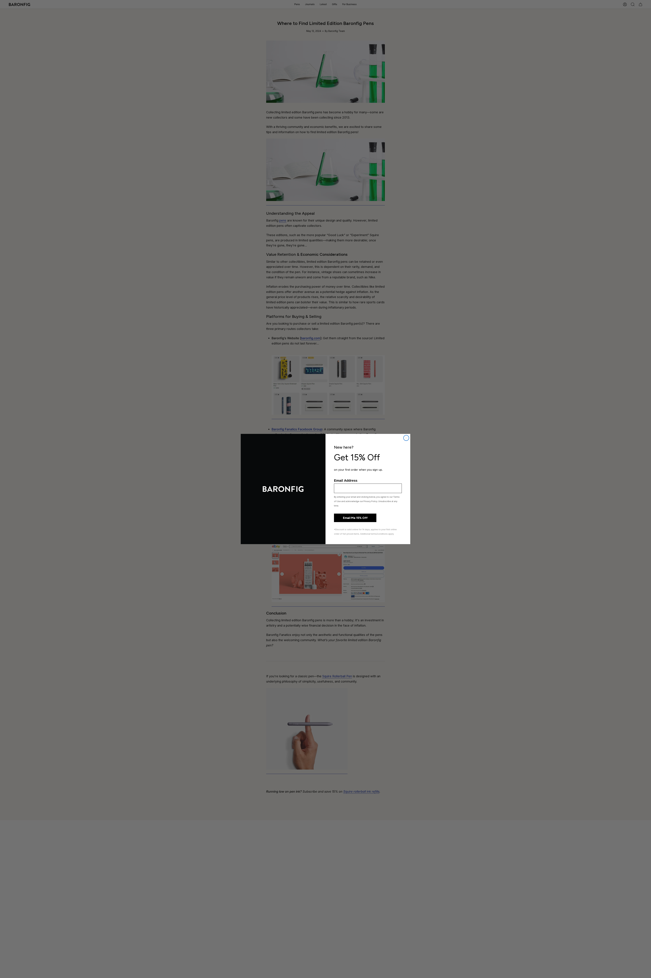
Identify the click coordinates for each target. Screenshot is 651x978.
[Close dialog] (406, 438)
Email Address (345, 480)
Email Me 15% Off (355, 518)
